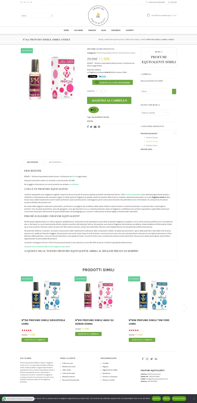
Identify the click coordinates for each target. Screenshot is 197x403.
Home (66, 30)
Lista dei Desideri (68, 373)
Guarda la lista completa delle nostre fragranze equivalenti (47, 247)
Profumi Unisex (133, 39)
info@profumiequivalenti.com (157, 379)
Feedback (115, 30)
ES (28, 2)
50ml (74, 176)
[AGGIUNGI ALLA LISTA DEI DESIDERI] (93, 110)
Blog (103, 30)
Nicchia (106, 117)
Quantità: (91, 91)
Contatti (130, 30)
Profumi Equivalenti (114, 39)
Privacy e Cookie (109, 380)
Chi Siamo (78, 30)
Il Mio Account (67, 363)
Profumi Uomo (151, 145)
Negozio (92, 30)
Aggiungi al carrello (109, 100)
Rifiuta (166, 398)
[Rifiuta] (193, 398)
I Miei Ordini (66, 370)
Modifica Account (68, 367)
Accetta (156, 398)
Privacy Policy (179, 398)
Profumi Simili (117, 53)
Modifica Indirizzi (68, 377)
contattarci (74, 184)
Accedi (173, 2)
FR (31, 2)
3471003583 (152, 381)
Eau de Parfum (97, 117)
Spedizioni (106, 373)
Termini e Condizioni (110, 377)
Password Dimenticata (70, 380)
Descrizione (32, 162)
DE (25, 2)
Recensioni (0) (55, 162)
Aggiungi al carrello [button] (34, 340)
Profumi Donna (152, 138)
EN (22, 2)
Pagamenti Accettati (110, 370)
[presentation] (11, 308)
